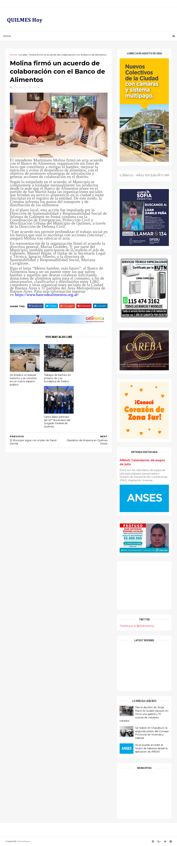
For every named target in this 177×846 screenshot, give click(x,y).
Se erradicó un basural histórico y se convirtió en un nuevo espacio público (23, 379)
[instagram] (153, 841)
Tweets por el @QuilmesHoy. (137, 625)
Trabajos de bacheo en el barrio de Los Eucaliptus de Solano (57, 378)
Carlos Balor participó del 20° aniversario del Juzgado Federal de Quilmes (57, 421)
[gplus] (159, 841)
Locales (23, 54)
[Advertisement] (144, 585)
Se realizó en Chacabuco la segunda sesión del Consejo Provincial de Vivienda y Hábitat (152, 733)
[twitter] (165, 841)
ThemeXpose (23, 841)
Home (7, 36)
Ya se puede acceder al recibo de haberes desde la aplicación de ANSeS (151, 748)
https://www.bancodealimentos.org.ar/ (47, 294)
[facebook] (171, 841)
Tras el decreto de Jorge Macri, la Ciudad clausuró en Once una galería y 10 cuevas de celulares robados (144, 714)
